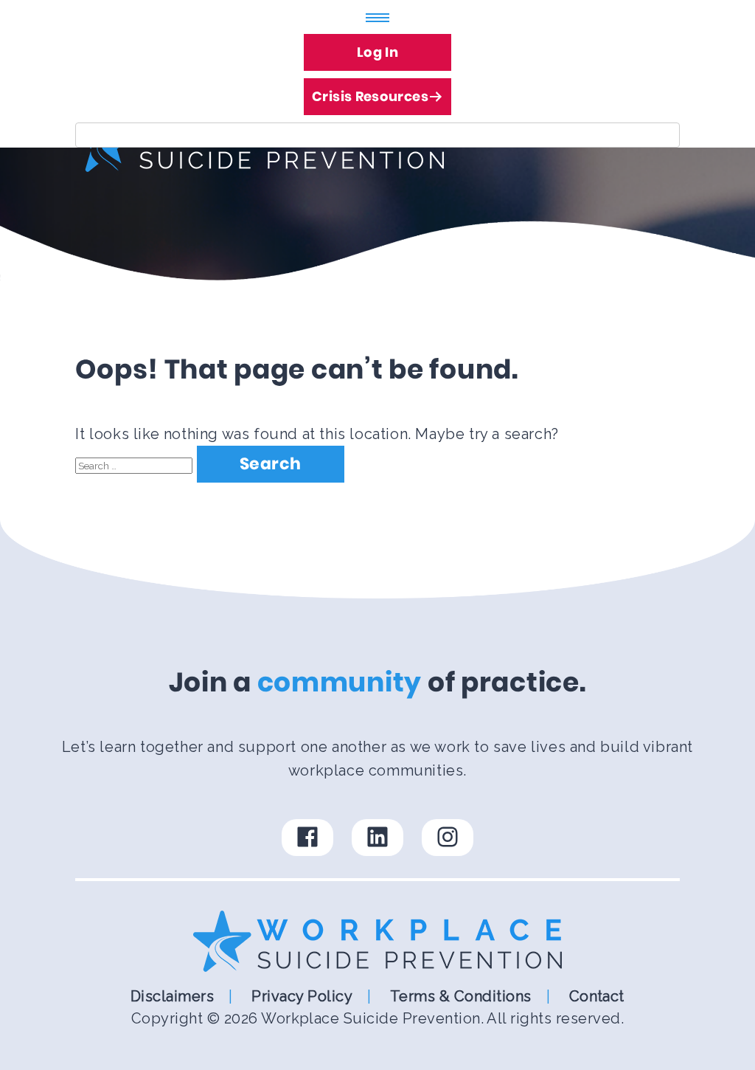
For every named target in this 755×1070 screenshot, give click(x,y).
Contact (596, 996)
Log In (377, 52)
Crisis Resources (370, 96)
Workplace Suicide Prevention (370, 1018)
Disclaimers (172, 996)
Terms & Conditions (461, 996)
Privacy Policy (301, 996)
